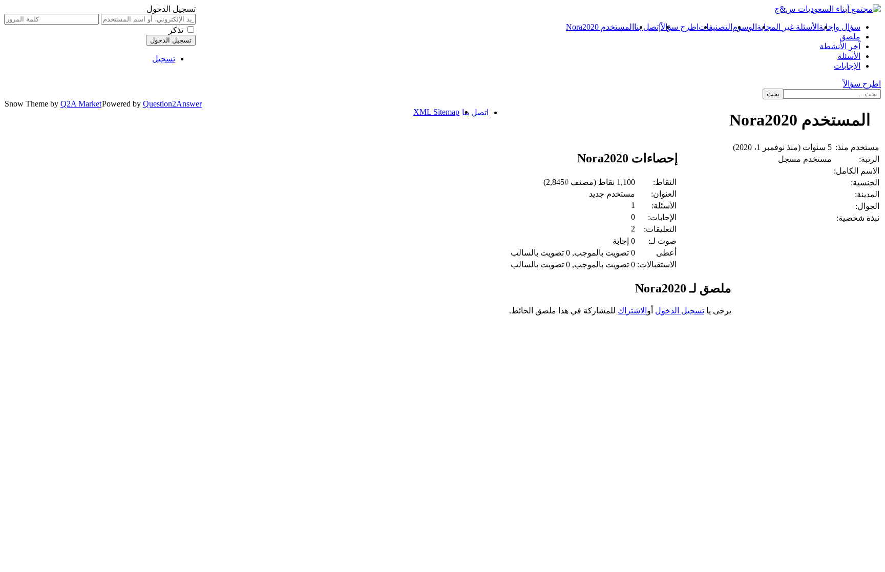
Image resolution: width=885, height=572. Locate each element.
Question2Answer (172, 103)
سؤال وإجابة (839, 27)
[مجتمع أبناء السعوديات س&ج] (827, 9)
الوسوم (744, 27)
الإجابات (847, 65)
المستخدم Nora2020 (600, 27)
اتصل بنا (475, 112)
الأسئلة (848, 56)
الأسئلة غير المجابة (788, 27)
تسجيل (163, 58)
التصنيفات (715, 27)
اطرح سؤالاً (680, 27)
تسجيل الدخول (679, 310)
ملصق (849, 36)
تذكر (175, 30)
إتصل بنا (647, 27)
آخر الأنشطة (839, 46)
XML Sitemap (436, 112)
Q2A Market (80, 103)
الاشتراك (632, 310)
